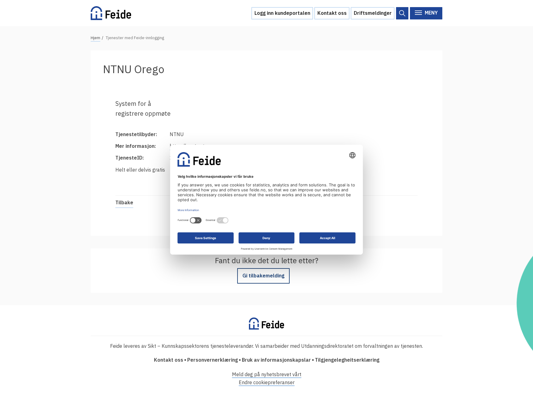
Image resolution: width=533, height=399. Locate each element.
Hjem (95, 37)
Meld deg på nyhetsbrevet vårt (266, 374)
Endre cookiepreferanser (267, 382)
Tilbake (124, 202)
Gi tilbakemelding (263, 275)
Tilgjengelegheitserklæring (347, 360)
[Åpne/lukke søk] (402, 13)
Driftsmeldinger (373, 13)
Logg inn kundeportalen (282, 13)
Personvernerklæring (212, 360)
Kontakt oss (332, 13)
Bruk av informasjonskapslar (276, 360)
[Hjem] (111, 13)
